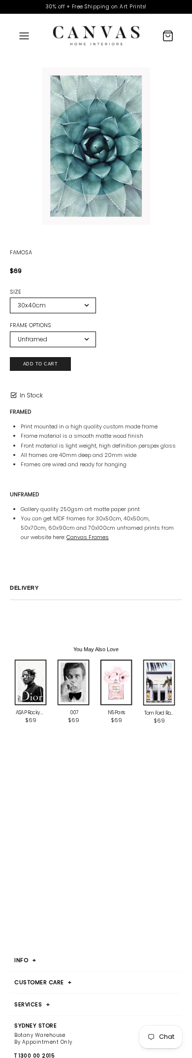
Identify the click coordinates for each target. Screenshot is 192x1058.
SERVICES (32, 1004)
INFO (25, 960)
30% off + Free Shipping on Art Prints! (96, 6)
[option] (96, 148)
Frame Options (30, 325)
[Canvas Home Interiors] (96, 36)
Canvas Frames (87, 537)
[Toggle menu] (24, 35)
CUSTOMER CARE (43, 982)
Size (15, 292)
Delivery (24, 588)
